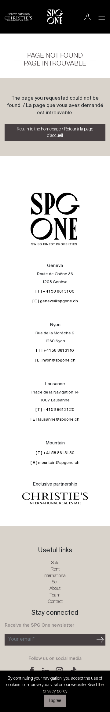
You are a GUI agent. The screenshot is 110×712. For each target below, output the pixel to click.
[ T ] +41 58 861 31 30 (55, 453)
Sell (55, 582)
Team (55, 595)
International (55, 575)
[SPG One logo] (55, 16)
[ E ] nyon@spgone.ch (55, 360)
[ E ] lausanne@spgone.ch (55, 420)
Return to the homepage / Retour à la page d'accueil (55, 132)
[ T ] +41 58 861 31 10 (55, 351)
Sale (55, 563)
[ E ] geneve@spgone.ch (55, 301)
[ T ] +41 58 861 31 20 (55, 410)
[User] (87, 16)
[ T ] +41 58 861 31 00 (55, 292)
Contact (55, 601)
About (55, 588)
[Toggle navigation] (101, 16)
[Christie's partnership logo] (55, 498)
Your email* (21, 639)
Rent (55, 569)
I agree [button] (55, 701)
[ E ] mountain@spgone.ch (55, 463)
